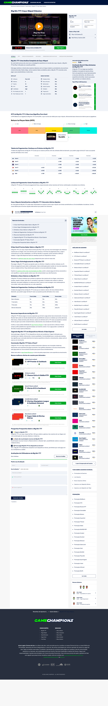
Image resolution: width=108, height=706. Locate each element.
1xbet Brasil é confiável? (81, 316)
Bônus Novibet (60, 637)
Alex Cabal (17, 211)
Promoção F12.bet (79, 522)
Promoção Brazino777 (80, 506)
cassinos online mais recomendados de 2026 (29, 271)
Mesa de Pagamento (27, 56)
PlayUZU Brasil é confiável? (81, 309)
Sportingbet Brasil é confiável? (82, 313)
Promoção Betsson (79, 540)
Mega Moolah (44, 632)
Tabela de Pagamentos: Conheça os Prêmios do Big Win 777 (30, 232)
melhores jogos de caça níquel (26, 258)
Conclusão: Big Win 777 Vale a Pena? (24, 240)
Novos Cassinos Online (80, 480)
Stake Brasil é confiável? (81, 279)
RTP (19, 56)
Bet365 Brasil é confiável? (81, 305)
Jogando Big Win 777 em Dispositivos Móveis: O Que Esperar (30, 237)
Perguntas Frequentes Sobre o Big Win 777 (25, 242)
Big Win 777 (43, 630)
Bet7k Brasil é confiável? (81, 324)
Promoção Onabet (79, 533)
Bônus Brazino (60, 639)
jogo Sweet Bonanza (27, 352)
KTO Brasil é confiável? (30, 373)
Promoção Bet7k (78, 571)
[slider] (24, 469)
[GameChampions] (16, 2)
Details (13, 56)
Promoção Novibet (79, 537)
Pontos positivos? (18, 476)
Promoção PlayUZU (79, 556)
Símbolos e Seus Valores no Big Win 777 (24, 229)
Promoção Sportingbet (80, 559)
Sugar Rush (43, 637)
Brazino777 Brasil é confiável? (31, 386)
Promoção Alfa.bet (79, 567)
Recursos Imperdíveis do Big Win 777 (24, 235)
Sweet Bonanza (44, 634)
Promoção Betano (79, 514)
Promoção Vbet (78, 548)
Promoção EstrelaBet (80, 510)
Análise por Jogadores (66, 56)
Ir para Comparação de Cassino (84, 463)
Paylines (38, 56)
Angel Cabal (43, 212)
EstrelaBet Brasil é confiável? (31, 398)
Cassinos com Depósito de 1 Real (82, 488)
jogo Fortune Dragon (37, 324)
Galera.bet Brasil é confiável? (82, 298)
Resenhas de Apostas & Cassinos (18, 6)
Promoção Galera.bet (80, 544)
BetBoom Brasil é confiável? (31, 359)
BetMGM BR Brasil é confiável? (82, 282)
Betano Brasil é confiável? (30, 413)
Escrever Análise (60, 456)
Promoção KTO (78, 503)
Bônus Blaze (59, 634)
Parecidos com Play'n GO (50, 56)
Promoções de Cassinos (80, 473)
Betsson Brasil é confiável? (81, 294)
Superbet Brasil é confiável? (82, 271)
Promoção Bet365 (79, 552)
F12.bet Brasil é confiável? (81, 275)
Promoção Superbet (79, 518)
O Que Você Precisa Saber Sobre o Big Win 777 (26, 224)
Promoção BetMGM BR (80, 529)
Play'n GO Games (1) (77, 34)
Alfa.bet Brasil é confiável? (81, 320)
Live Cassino (77, 477)
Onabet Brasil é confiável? (81, 286)
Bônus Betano (60, 630)
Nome (13, 465)
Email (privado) (44, 465)
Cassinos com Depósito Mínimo (82, 484)
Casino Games (28, 6)
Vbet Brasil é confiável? (80, 301)
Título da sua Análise (17, 472)
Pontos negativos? (18, 487)
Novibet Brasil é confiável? (81, 290)
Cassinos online (35, 2)
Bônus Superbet (60, 632)
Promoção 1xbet (78, 563)
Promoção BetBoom (79, 499)
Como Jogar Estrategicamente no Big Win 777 (26, 227)
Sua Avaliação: (15, 469)
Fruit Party (43, 639)
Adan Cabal (79, 602)
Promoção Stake (78, 525)
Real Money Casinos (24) (78, 37)
